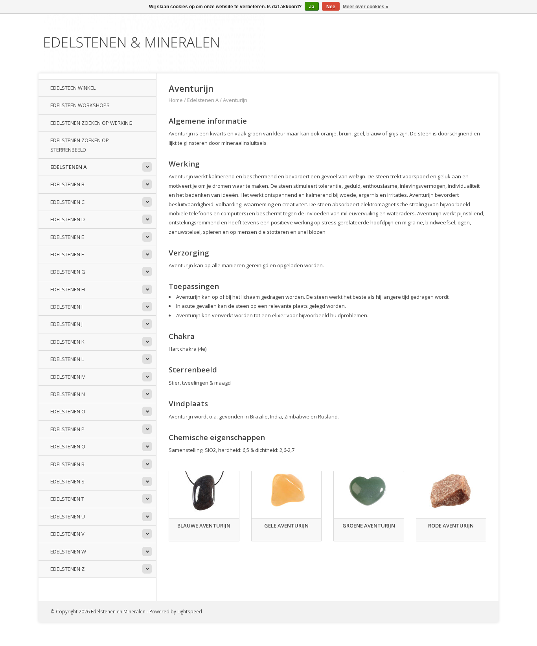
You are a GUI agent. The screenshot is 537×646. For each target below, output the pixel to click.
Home (176, 100)
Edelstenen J (66, 324)
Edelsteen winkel (73, 87)
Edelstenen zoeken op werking (91, 122)
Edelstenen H (67, 289)
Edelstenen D (67, 219)
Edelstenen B (67, 184)
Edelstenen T (67, 498)
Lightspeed (189, 611)
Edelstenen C (67, 201)
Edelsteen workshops (80, 105)
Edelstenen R (67, 464)
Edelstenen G (67, 271)
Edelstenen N (67, 394)
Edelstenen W (68, 551)
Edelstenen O (67, 411)
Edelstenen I (66, 306)
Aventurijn (235, 100)
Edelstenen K (67, 341)
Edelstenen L (67, 359)
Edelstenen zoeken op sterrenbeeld (79, 145)
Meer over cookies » (365, 6)
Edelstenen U (67, 516)
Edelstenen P (67, 429)
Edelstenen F (67, 254)
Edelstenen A (68, 166)
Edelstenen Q (67, 446)
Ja (311, 6)
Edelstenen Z (67, 568)
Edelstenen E (67, 237)
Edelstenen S (67, 481)
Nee (330, 6)
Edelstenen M (68, 376)
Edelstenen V (67, 533)
